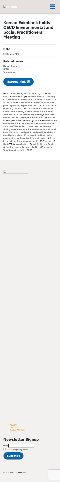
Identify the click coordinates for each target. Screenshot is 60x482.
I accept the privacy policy (17, 449)
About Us (13, 425)
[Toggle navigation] (53, 7)
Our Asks (13, 427)
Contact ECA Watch (18, 430)
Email (5, 445)
